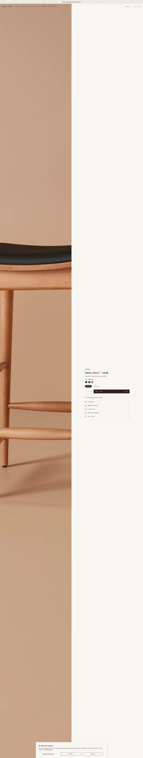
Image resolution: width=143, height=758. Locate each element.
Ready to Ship (35, 6)
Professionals (52, 6)
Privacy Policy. (48, 749)
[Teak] (92, 382)
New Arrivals (25, 6)
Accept (71, 754)
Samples (43, 6)
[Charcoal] (86, 382)
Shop (17, 6)
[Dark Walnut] (89, 382)
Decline (93, 754)
